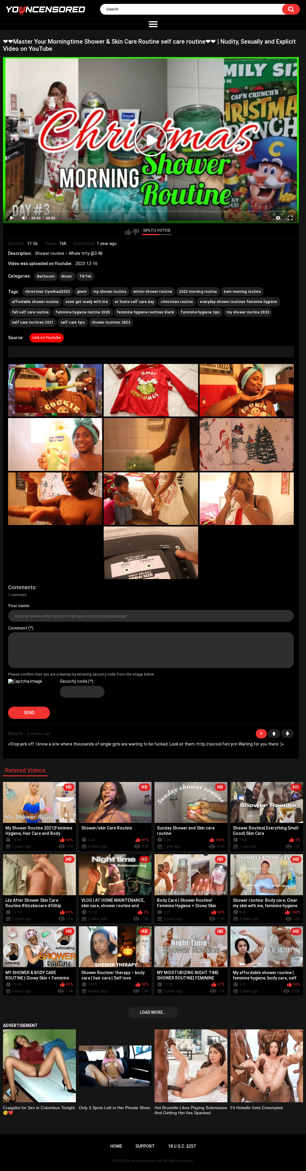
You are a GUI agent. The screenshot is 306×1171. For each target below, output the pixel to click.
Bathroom (46, 276)
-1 (287, 733)
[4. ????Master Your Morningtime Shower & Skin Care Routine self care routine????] (55, 444)
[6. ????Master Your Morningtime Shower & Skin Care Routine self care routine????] (247, 444)
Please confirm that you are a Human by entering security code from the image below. (81, 674)
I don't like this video (136, 232)
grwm (82, 292)
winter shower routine (152, 292)
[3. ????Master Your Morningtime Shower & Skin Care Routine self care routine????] (247, 390)
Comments (22, 587)
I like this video (128, 232)
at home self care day (134, 302)
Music (67, 276)
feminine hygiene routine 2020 (83, 312)
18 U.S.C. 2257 (182, 1146)
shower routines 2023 (111, 322)
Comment (17, 628)
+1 (274, 733)
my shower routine (110, 292)
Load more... (153, 1012)
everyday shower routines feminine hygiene (238, 302)
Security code (73, 681)
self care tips (73, 322)
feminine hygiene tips (200, 312)
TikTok (85, 276)
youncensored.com (146, 1161)
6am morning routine (242, 292)
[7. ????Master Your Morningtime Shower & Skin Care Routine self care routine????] (55, 498)
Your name (18, 605)
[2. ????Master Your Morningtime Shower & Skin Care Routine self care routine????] (151, 390)
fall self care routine (30, 312)
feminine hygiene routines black (145, 312)
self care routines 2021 (33, 322)
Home (116, 1146)
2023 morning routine (198, 292)
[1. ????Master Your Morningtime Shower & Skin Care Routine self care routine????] (55, 390)
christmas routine (177, 302)
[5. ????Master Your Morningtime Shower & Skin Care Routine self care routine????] (151, 444)
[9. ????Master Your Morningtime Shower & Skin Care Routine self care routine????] (247, 498)
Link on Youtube (47, 338)
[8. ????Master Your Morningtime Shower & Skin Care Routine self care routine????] (151, 498)
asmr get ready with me (86, 302)
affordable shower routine (35, 302)
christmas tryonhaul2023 (47, 292)
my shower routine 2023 (248, 312)
